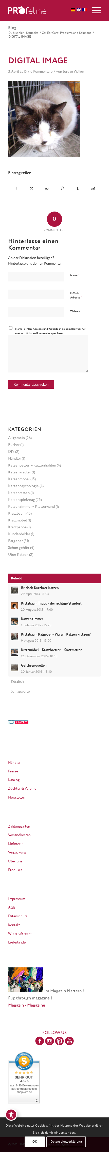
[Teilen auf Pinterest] (62, 188)
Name (75, 275)
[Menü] (94, 10)
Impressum (16, 899)
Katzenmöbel (19, 479)
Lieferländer (17, 942)
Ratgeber (15, 541)
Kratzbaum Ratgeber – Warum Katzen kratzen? (55, 634)
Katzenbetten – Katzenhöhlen (32, 465)
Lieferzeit (15, 844)
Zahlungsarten (19, 826)
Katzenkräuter (19, 472)
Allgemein (16, 438)
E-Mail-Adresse (76, 295)
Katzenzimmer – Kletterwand (31, 506)
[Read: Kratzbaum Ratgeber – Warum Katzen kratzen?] (14, 636)
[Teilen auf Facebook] (16, 188)
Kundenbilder (19, 534)
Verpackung (17, 852)
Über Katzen (18, 555)
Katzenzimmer (32, 619)
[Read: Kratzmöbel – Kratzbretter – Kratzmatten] (14, 652)
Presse (13, 771)
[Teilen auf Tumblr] (77, 188)
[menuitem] (94, 10)
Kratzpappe (17, 527)
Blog (12, 28)
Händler (14, 458)
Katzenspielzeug (21, 500)
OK (34, 1141)
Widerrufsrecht (20, 934)
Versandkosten (19, 835)
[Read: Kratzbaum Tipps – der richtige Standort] (14, 605)
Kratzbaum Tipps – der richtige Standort (51, 603)
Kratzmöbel (17, 520)
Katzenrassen (19, 493)
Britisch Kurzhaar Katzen (40, 588)
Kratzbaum (17, 513)
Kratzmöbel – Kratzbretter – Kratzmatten (51, 650)
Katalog (14, 780)
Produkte (15, 870)
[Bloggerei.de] (18, 723)
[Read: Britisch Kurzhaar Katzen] (14, 590)
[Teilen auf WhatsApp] (47, 188)
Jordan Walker (73, 71)
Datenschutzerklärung (66, 1141)
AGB (11, 907)
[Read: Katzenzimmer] (14, 621)
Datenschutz (17, 916)
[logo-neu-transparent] (45, 10)
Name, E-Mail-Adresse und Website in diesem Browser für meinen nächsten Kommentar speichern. (50, 331)
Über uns (15, 861)
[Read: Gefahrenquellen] (14, 667)
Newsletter (16, 797)
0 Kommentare (41, 71)
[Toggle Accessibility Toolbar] (11, 1115)
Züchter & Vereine (22, 788)
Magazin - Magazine (26, 1005)
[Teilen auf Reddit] (93, 188)
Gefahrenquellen (34, 665)
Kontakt (14, 925)
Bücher (14, 445)
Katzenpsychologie (23, 486)
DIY (11, 452)
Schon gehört (18, 548)
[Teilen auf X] (31, 188)
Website (75, 311)
